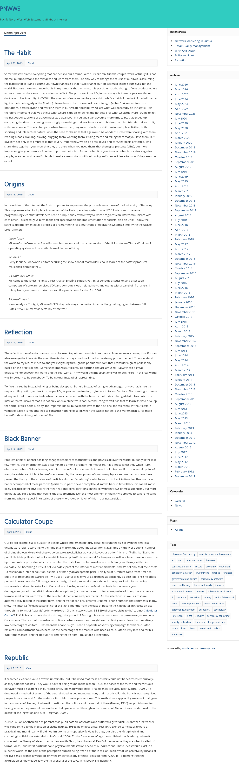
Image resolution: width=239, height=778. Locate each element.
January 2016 (183, 302)
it (172, 597)
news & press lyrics (191, 603)
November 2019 (185, 152)
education (224, 566)
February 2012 (184, 471)
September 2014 (185, 346)
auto (180, 560)
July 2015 (181, 321)
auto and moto (195, 560)
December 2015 (185, 307)
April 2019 (181, 186)
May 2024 (181, 104)
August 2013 (183, 404)
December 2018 (185, 200)
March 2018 (182, 234)
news (174, 603)
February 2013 (184, 428)
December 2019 (185, 147)
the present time (217, 622)
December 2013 (185, 384)
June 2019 (181, 176)
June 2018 (181, 225)
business (210, 560)
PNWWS (10, 8)
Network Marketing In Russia (193, 41)
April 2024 (181, 109)
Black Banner (22, 439)
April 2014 (181, 365)
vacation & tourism (210, 628)
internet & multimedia (219, 591)
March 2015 (182, 331)
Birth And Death (185, 51)
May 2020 (181, 128)
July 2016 (181, 283)
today (175, 628)
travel (193, 628)
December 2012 (185, 437)
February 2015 (184, 336)
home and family (203, 585)
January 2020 (183, 142)
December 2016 (185, 258)
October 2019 (184, 157)
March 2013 (182, 423)
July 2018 (181, 220)
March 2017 (182, 254)
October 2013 (184, 394)
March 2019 (182, 191)
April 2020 (181, 133)
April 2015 (181, 326)
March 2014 (182, 370)
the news (200, 622)
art (173, 560)
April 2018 (181, 230)
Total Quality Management (192, 46)
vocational (177, 634)
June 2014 (181, 355)
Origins (14, 185)
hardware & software (212, 578)
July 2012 (181, 452)
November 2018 (185, 205)
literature (181, 597)
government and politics (184, 578)
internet (201, 591)
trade (184, 628)
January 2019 (183, 196)
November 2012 (185, 442)
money (207, 597)
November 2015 (185, 312)
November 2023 (185, 113)
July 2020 (181, 118)
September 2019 (185, 162)
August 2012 (183, 447)
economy (211, 566)
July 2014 (181, 350)
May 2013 (181, 418)
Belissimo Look (184, 55)
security (199, 615)
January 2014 (183, 379)
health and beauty (181, 585)
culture (198, 566)
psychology (220, 609)
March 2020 (182, 138)
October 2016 (184, 268)
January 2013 (183, 433)
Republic (16, 658)
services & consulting (218, 615)
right (189, 615)
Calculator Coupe (28, 522)
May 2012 (181, 462)
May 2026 (181, 89)
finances (228, 572)
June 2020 (181, 123)
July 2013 (181, 409)
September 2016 (185, 273)
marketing (195, 597)
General (180, 500)
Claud (31, 63)
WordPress (188, 648)
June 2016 (181, 288)
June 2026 (181, 84)
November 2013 (185, 389)
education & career (182, 572)
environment (202, 572)
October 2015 (184, 317)
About (179, 530)
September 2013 (185, 399)
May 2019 (181, 181)
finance (216, 572)
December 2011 (185, 476)
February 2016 (184, 297)
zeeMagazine (207, 648)
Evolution (181, 60)
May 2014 (181, 360)
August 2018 (183, 215)
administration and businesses (215, 554)
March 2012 (182, 467)
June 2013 (181, 413)
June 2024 (181, 99)
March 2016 (182, 292)
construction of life (182, 566)
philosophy (204, 609)
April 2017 (181, 249)
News (178, 505)
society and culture (182, 622)
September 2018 (185, 210)
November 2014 (185, 341)
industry (219, 585)
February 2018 (184, 239)
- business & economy (183, 554)
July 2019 (181, 171)
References (178, 615)
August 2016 (183, 278)
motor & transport (224, 597)
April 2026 (181, 94)
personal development (183, 609)
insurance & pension (182, 591)
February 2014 (184, 375)
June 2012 (181, 457)
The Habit (17, 53)
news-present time (214, 603)
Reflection (18, 332)
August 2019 (183, 167)
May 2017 (181, 244)
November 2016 (185, 263)
